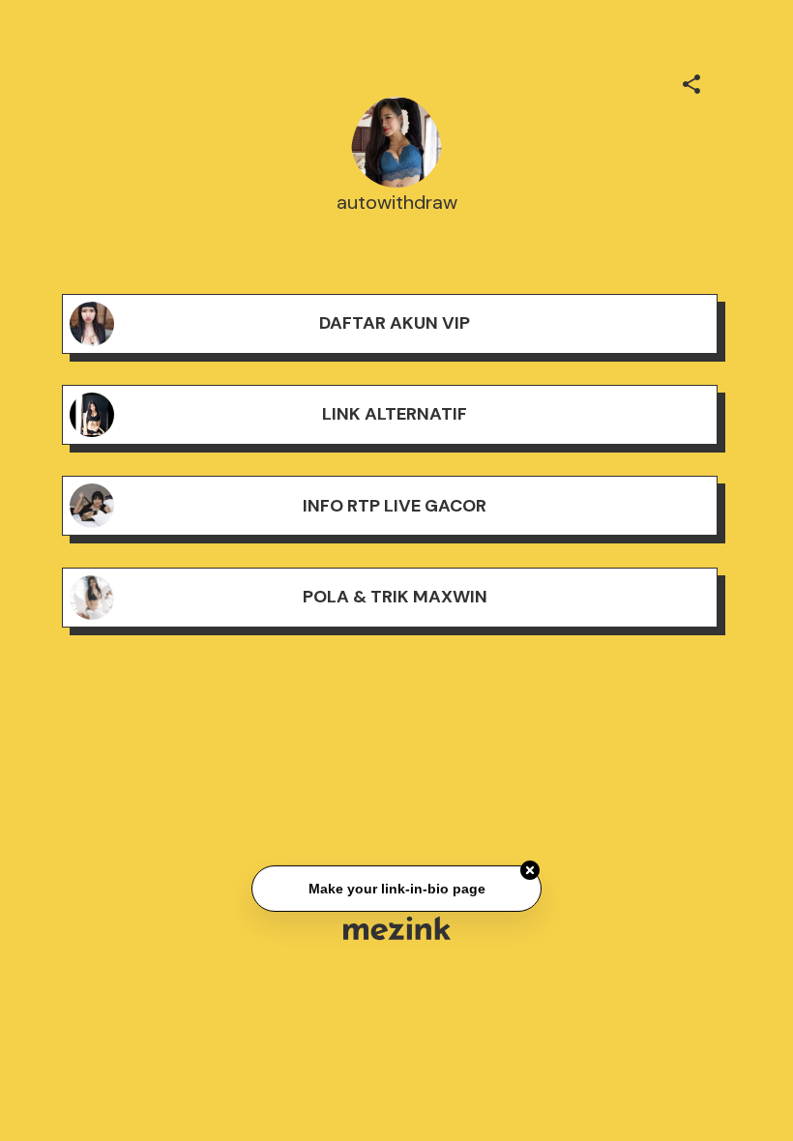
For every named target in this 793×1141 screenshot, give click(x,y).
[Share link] (691, 81)
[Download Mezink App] (397, 928)
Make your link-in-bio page (396, 888)
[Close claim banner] (530, 870)
